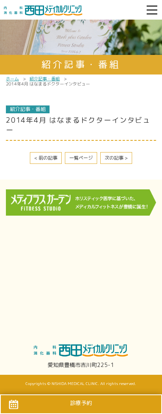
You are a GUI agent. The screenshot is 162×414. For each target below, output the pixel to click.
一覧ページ (81, 157)
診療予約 (81, 403)
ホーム (12, 79)
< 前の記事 (45, 157)
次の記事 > (116, 157)
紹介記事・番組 (44, 79)
